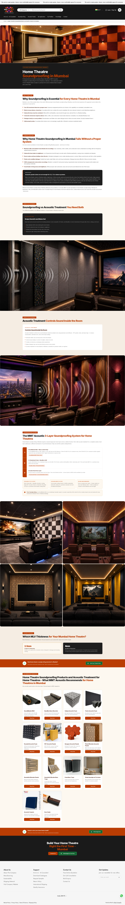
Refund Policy (7, 902)
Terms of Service (24, 902)
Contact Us (53, 853)
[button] (23, 9)
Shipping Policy (33, 902)
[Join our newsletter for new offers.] (119, 877)
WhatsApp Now (97, 831)
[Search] (60, 10)
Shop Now (32, 718)
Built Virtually (117, 902)
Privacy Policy (15, 902)
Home (5, 21)
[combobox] (46, 9)
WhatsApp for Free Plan (69, 853)
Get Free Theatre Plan (95, 663)
